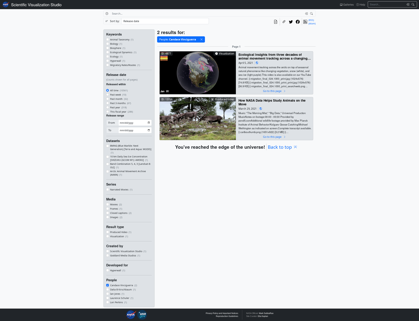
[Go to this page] (198, 72)
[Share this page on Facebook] (298, 22)
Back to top (280, 147)
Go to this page (272, 91)
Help (362, 4)
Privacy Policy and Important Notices (222, 313)
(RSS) (311, 20)
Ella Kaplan (263, 316)
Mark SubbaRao (266, 313)
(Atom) (312, 23)
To (109, 130)
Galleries (348, 4)
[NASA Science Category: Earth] (257, 63)
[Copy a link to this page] (284, 22)
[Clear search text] (407, 4)
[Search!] (413, 4)
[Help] (106, 13)
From (111, 123)
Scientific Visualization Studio (36, 4)
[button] (201, 39)
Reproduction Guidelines (227, 316)
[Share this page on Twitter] (291, 22)
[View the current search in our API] (275, 22)
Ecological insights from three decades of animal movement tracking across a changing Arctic (273, 56)
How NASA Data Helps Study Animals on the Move (272, 102)
